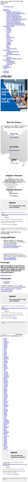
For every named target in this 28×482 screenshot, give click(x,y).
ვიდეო (5, 68)
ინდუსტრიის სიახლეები (13, 54)
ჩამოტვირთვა (7, 67)
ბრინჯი (8, 27)
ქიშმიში (9, 43)
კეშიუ (8, 33)
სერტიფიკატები (11, 62)
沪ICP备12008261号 (16, 287)
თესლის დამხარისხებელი (14, 17)
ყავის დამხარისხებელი (13, 15)
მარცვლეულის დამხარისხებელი (16, 13)
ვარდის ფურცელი (12, 48)
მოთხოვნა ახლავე (6, 275)
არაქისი (9, 31)
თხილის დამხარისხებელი (14, 20)
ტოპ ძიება (18, 288)
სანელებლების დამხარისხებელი (16, 24)
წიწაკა (8, 47)
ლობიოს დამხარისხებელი (14, 16)
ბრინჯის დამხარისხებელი (14, 12)
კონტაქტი (6, 65)
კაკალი (9, 41)
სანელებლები (10, 37)
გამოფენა (9, 53)
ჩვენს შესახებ (7, 60)
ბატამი (8, 36)
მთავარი (6, 9)
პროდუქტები (7, 10)
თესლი (9, 39)
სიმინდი (9, 44)
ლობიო (9, 30)
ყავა (8, 34)
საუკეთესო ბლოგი (9, 288)
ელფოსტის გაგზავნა (6, 291)
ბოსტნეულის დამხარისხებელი (15, 23)
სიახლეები (7, 50)
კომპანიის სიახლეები (13, 51)
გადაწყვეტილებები (9, 26)
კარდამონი (10, 40)
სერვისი (9, 57)
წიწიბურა (9, 29)
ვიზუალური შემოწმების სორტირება (17, 19)
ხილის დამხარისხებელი (13, 22)
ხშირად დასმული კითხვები (14, 58)
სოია (8, 46)
